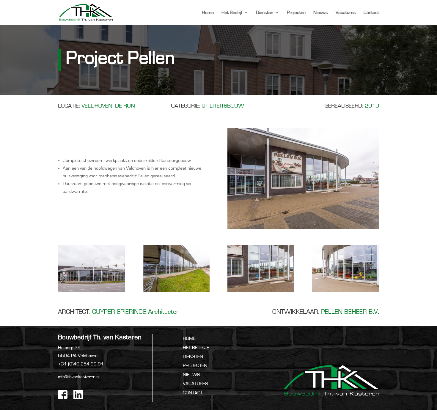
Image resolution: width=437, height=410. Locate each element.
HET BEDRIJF (196, 347)
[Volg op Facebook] (62, 394)
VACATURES (195, 383)
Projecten (296, 12)
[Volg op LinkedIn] (78, 394)
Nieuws (320, 12)
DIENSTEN (193, 356)
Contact (371, 12)
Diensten (264, 12)
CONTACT (193, 392)
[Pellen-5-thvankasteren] (345, 292)
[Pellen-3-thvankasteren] (176, 292)
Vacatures (346, 12)
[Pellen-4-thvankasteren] (260, 292)
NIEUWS (191, 374)
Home (208, 12)
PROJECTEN (195, 365)
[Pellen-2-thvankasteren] (91, 292)
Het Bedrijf (231, 12)
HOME (189, 338)
